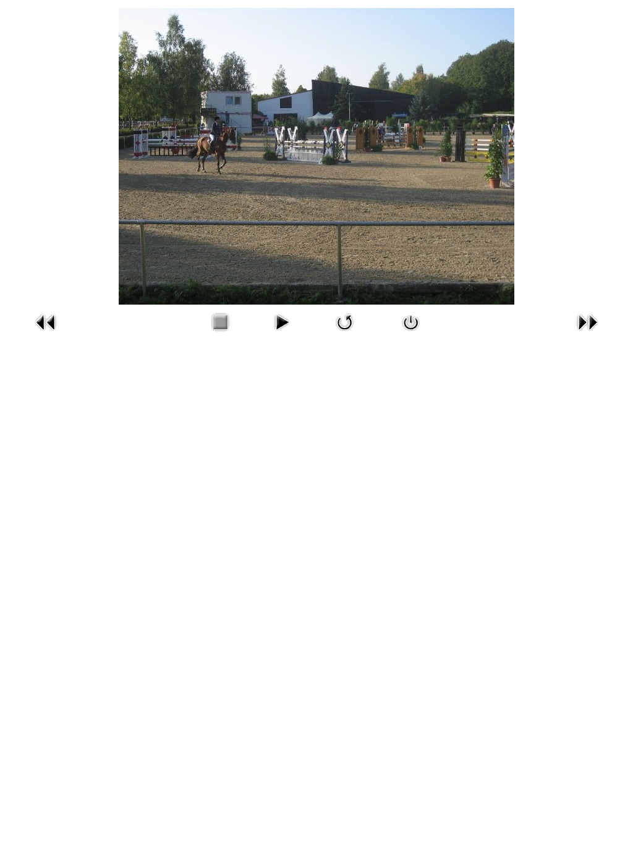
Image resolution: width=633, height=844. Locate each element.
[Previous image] (46, 334)
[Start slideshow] (281, 334)
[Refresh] (345, 334)
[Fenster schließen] (411, 334)
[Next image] (587, 334)
